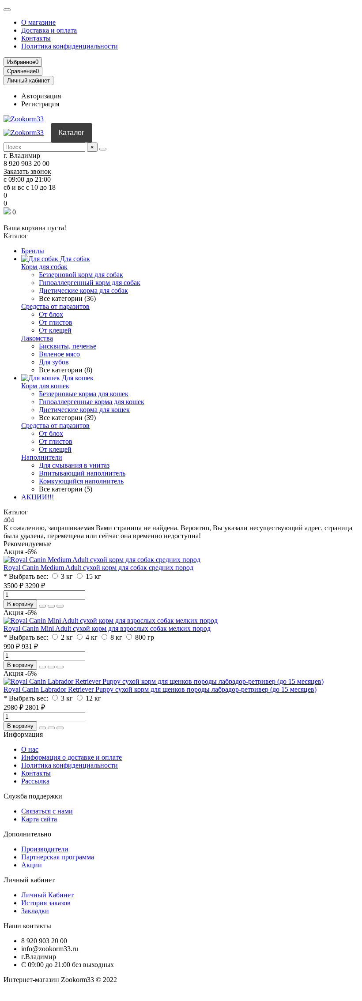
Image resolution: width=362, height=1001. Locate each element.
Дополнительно (27, 834)
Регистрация (40, 104)
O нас (29, 749)
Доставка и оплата (49, 30)
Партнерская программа (57, 857)
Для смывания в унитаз (74, 465)
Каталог (71, 132)
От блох (51, 314)
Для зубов (54, 362)
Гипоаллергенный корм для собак (89, 282)
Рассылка (35, 781)
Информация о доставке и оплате (71, 757)
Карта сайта (39, 819)
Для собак (74, 258)
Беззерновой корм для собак (81, 274)
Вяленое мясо (59, 354)
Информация (23, 734)
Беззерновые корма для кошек (83, 393)
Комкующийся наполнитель (81, 481)
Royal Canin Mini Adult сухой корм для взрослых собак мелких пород (107, 628)
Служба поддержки (33, 796)
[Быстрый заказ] (42, 606)
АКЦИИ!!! (37, 497)
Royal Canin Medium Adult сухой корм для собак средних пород (98, 567)
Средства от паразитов (55, 306)
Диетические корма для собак (83, 290)
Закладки (35, 911)
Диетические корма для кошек (84, 409)
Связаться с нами (47, 811)
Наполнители (41, 457)
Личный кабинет (29, 880)
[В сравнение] (60, 606)
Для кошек (77, 378)
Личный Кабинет (47, 895)
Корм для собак (44, 266)
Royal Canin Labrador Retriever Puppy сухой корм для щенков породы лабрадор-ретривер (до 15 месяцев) (160, 689)
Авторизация (41, 96)
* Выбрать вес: (26, 576)
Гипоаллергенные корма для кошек (91, 401)
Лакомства (37, 338)
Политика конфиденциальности (69, 46)
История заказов (46, 903)
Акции (31, 865)
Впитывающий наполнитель (82, 473)
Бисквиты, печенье (67, 346)
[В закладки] (51, 606)
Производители (44, 849)
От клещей (55, 330)
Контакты (36, 38)
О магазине (38, 22)
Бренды (32, 251)
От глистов (55, 322)
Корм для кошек (45, 386)
